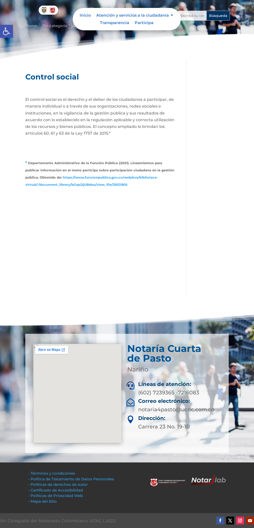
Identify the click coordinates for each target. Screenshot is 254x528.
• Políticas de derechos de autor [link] (58, 484)
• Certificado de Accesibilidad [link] (55, 490)
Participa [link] (144, 23)
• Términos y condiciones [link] (51, 473)
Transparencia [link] (114, 23)
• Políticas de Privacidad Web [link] (55, 495)
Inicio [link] (85, 16)
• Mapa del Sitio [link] (43, 501)
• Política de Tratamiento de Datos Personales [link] (71, 479)
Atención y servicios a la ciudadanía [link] (132, 16)
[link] (6, 31)
